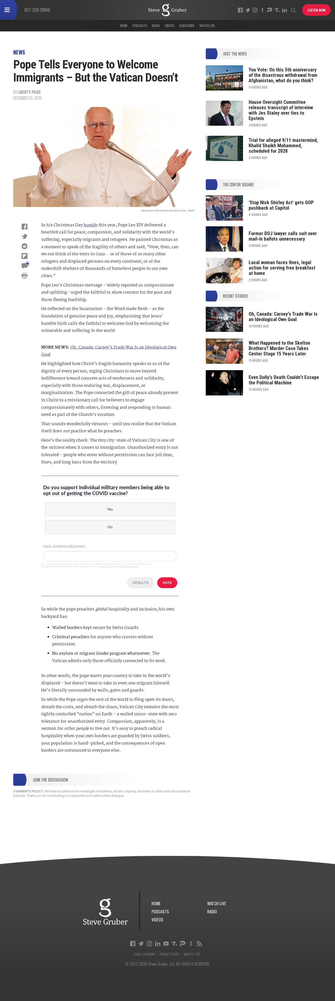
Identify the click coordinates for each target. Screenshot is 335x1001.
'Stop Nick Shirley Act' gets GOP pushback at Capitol (281, 205)
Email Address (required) (64, 546)
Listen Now (316, 10)
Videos (169, 25)
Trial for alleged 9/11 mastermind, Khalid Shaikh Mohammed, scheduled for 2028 (283, 145)
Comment (24, 266)
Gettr (262, 10)
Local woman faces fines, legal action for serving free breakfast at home (282, 267)
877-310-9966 (37, 9)
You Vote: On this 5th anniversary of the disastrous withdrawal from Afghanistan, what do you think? (283, 75)
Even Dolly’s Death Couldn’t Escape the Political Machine (284, 380)
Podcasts (139, 25)
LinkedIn (284, 10)
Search (293, 10)
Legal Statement (145, 954)
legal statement (129, 566)
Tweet (24, 236)
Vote (167, 583)
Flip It (24, 256)
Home (124, 25)
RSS (199, 943)
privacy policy (107, 566)
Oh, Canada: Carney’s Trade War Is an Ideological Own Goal (283, 316)
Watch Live (207, 25)
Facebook (240, 10)
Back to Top (192, 954)
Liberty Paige (29, 92)
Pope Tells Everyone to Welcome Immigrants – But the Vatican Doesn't (167, 10)
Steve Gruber (105, 911)
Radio (156, 25)
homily (91, 225)
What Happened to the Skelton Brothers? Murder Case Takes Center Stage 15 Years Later (279, 348)
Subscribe (186, 25)
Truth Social (174, 943)
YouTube (166, 943)
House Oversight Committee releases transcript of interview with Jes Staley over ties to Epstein (281, 110)
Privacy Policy (170, 954)
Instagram (255, 10)
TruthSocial (277, 10)
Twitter (247, 10)
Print (24, 276)
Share (24, 227)
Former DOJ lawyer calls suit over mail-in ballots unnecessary (283, 236)
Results (140, 583)
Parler (269, 10)
